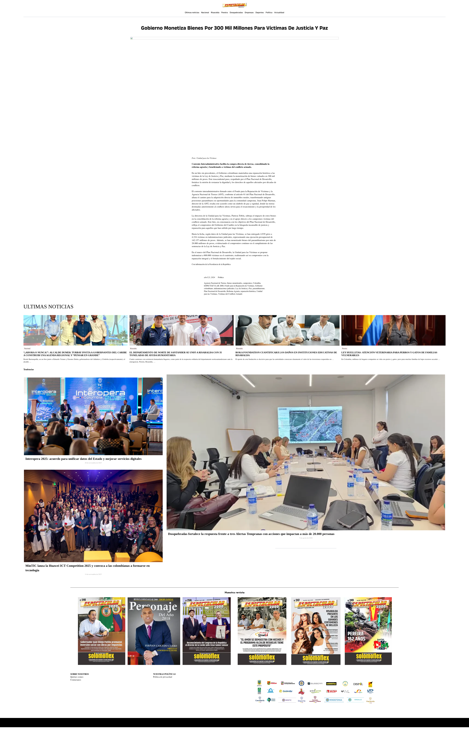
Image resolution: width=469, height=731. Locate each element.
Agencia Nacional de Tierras (215, 283)
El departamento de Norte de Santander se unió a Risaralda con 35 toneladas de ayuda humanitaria (175, 354)
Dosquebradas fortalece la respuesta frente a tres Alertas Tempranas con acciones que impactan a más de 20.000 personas (251, 534)
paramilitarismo (259, 288)
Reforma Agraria (233, 291)
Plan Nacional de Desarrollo (215, 291)
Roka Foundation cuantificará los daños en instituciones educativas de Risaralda (286, 354)
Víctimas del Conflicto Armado (230, 294)
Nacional (27, 348)
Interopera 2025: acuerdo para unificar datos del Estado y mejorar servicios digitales (83, 459)
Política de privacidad (162, 676)
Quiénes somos (76, 676)
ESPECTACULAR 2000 (214, 285)
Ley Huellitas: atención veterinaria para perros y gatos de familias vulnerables (389, 354)
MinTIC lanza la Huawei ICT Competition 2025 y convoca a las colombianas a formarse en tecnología (87, 568)
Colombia (257, 283)
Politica (221, 277)
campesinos (247, 283)
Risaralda (133, 348)
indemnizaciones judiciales (224, 288)
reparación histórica (248, 291)
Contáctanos (75, 679)
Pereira (344, 348)
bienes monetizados (234, 283)
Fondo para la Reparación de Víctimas (239, 285)
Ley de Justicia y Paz (243, 288)
